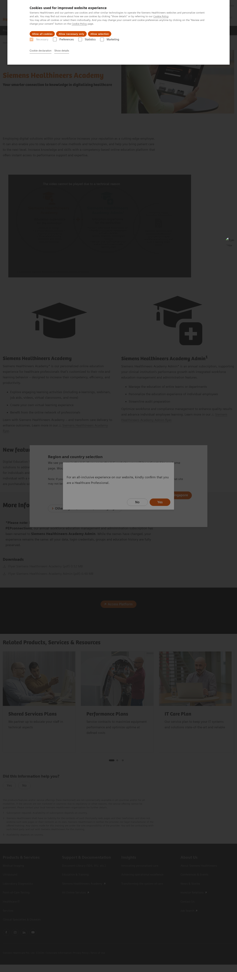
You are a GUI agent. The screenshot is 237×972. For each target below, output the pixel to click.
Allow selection (99, 33)
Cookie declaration (40, 50)
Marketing (113, 39)
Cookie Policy (160, 16)
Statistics (90, 39)
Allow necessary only (71, 33)
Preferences (66, 39)
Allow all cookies (42, 33)
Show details (61, 50)
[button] (230, 241)
